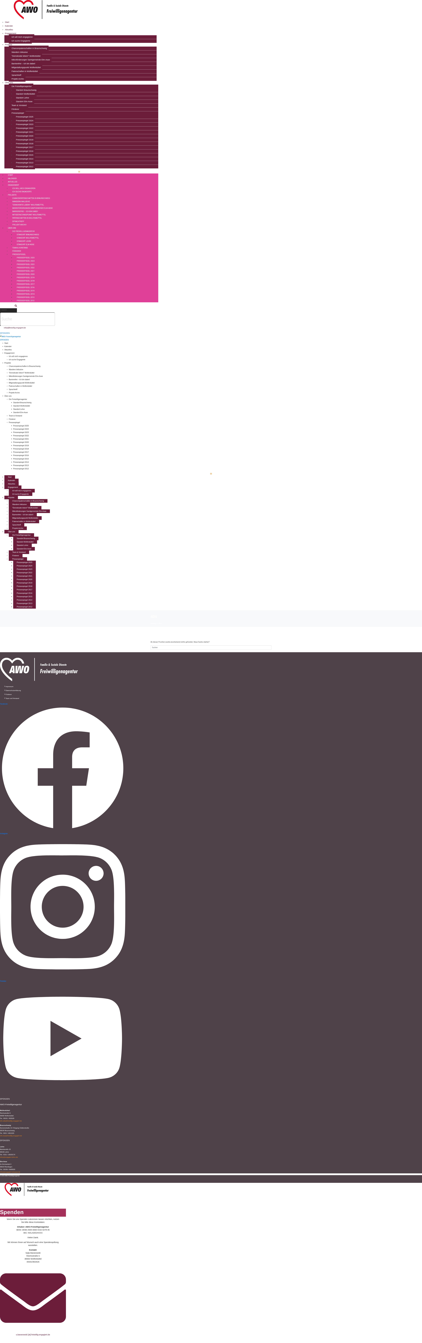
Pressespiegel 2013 (24, 163)
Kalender (9, 26)
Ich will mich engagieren (22, 37)
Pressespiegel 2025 (24, 117)
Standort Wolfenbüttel (25, 94)
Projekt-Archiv (18, 79)
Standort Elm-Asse (24, 101)
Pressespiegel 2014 (24, 159)
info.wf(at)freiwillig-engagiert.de (11, 1121)
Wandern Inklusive (20, 52)
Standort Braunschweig (26, 90)
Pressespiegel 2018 (24, 143)
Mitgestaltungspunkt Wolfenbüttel (26, 67)
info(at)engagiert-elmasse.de (10, 1172)
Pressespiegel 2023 (24, 124)
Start (7, 22)
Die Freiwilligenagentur (22, 86)
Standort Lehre (22, 98)
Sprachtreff (16, 75)
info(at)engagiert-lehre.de (9, 1157)
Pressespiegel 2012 (24, 166)
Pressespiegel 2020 (24, 136)
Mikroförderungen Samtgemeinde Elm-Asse (31, 60)
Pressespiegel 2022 (24, 128)
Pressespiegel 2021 (24, 132)
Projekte (8, 45)
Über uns (9, 83)
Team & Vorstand (19, 105)
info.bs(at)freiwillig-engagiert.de (11, 1136)
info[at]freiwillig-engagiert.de (15, 328)
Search (4, 310)
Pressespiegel (18, 113)
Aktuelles (9, 30)
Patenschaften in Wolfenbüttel (25, 71)
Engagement (10, 33)
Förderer (15, 109)
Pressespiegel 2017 (24, 147)
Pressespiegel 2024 (24, 121)
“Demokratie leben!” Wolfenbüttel (26, 56)
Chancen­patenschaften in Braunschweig (29, 48)
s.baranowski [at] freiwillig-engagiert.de (33, 1335)
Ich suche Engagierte (21, 41)
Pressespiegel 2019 (24, 140)
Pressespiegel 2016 (24, 151)
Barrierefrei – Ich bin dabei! (23, 64)
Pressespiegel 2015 (24, 155)
